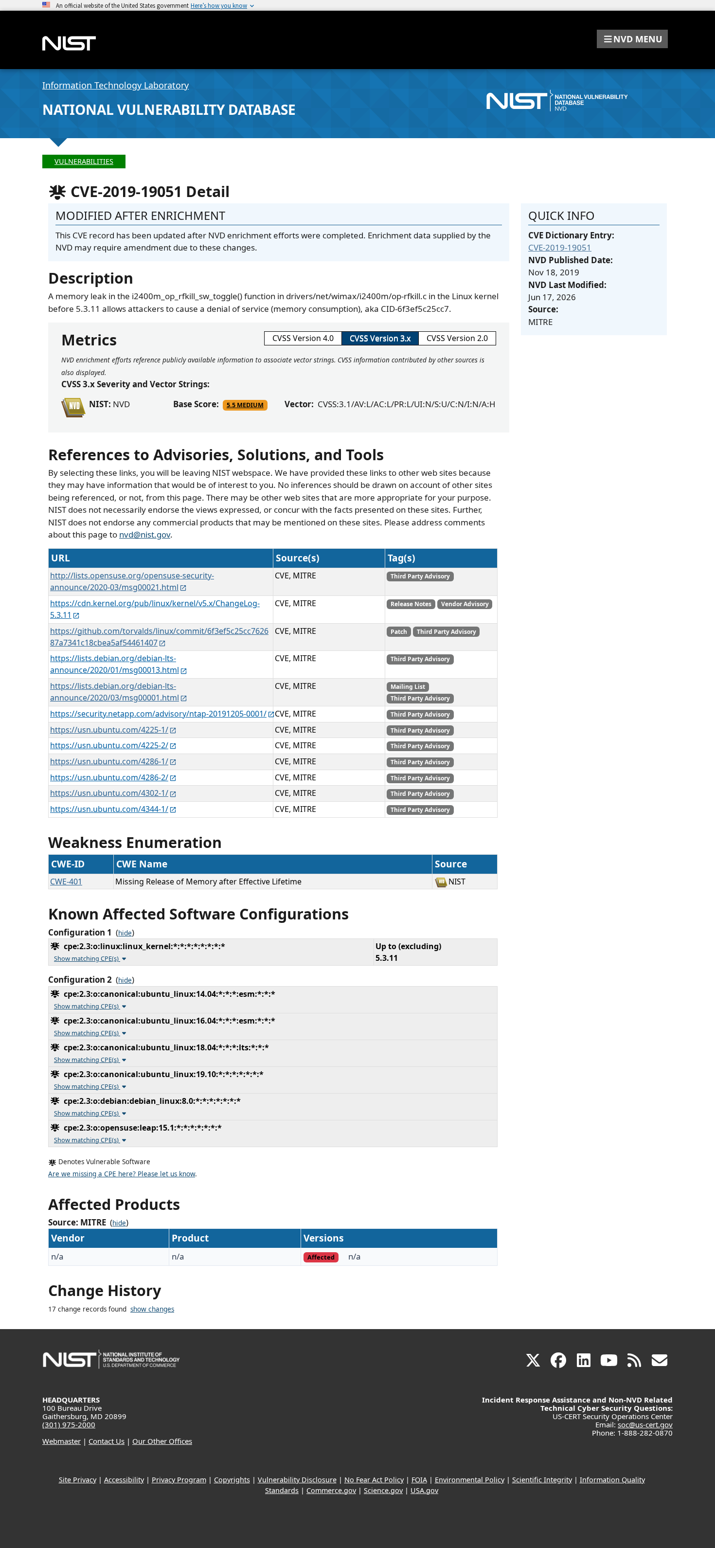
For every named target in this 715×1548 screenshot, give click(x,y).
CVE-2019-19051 (559, 247)
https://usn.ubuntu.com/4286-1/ (109, 761)
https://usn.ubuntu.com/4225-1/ (109, 729)
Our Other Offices (162, 1441)
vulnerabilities (83, 161)
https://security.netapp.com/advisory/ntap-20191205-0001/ (158, 713)
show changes (152, 1309)
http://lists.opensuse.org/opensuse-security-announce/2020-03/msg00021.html (132, 581)
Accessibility (124, 1479)
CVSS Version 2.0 (457, 338)
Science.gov (383, 1490)
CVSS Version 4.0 (303, 338)
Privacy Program (179, 1479)
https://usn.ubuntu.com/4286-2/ (109, 777)
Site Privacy (77, 1479)
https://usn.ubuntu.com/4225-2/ (109, 745)
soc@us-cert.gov (645, 1424)
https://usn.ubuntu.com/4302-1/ (109, 793)
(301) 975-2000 (68, 1424)
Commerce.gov (331, 1490)
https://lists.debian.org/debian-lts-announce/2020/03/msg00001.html (114, 692)
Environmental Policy (469, 1479)
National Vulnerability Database (169, 109)
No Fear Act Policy (374, 1479)
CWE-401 (66, 881)
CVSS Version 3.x (380, 338)
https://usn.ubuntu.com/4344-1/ (109, 809)
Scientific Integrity (542, 1479)
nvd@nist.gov (144, 534)
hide (125, 933)
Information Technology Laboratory (115, 85)
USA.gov (424, 1490)
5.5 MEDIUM (245, 404)
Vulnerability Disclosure (297, 1479)
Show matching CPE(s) (87, 958)
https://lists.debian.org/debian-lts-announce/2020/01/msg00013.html (114, 664)
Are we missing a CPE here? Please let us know (121, 1174)
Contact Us (107, 1441)
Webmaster (61, 1441)
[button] (632, 39)
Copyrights (232, 1479)
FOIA (419, 1479)
